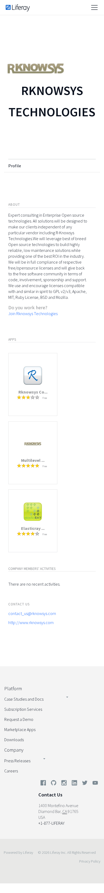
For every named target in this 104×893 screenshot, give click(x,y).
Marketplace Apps (19, 729)
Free (44, 398)
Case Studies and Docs (23, 699)
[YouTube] (94, 784)
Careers (11, 770)
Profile (14, 165)
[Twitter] (85, 784)
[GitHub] (53, 784)
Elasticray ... (33, 528)
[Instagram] (64, 784)
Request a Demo (18, 719)
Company (13, 750)
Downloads (14, 739)
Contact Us (50, 795)
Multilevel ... (33, 460)
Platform (13, 688)
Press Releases (17, 760)
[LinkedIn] (74, 784)
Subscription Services (23, 709)
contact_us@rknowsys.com (32, 613)
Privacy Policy (89, 861)
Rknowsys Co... (32, 392)
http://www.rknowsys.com (31, 622)
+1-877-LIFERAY (51, 823)
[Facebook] (43, 784)
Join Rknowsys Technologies (33, 313)
